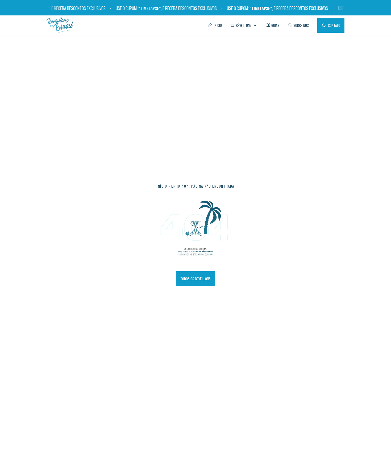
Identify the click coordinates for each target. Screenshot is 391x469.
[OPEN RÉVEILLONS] (255, 25)
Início (162, 186)
